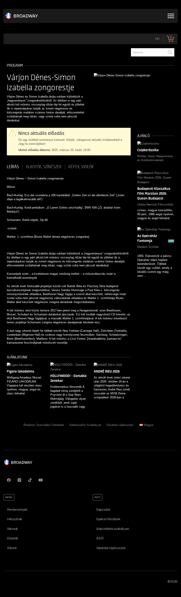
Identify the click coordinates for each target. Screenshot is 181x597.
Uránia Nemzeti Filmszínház (155, 204)
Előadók (12, 538)
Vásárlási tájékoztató (119, 425)
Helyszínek (14, 519)
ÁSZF (100, 538)
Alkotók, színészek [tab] (44, 166)
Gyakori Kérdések (108, 519)
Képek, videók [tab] (81, 166)
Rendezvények (17, 509)
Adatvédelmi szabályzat (112, 529)
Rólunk (12, 548)
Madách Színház (148, 247)
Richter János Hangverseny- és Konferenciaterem (155, 158)
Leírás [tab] (13, 166)
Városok (12, 529)
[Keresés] (169, 52)
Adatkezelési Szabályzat (85, 425)
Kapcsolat (103, 509)
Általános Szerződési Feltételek (43, 425)
